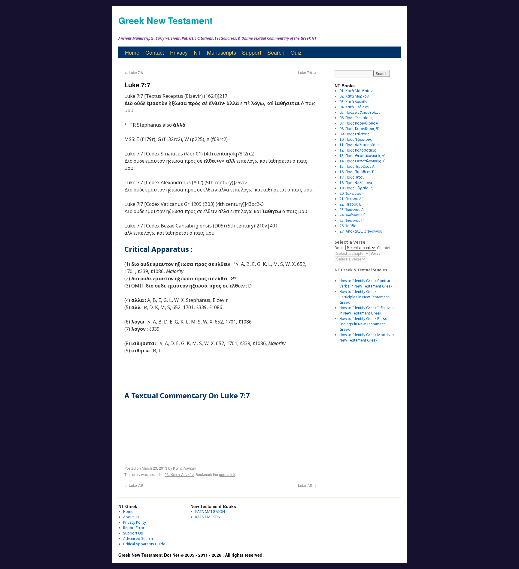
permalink (227, 474)
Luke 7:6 (133, 72)
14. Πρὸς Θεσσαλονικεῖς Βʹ (362, 161)
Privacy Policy (134, 522)
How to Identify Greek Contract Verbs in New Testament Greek (365, 283)
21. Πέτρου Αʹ (351, 198)
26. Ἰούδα (348, 225)
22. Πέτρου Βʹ (351, 204)
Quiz (296, 52)
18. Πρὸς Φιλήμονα (355, 182)
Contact (154, 52)
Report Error (133, 527)
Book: (339, 247)
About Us (131, 516)
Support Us (133, 533)
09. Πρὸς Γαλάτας (354, 134)
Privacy (179, 52)
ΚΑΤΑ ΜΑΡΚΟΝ (207, 516)
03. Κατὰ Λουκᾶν (179, 474)
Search (275, 52)
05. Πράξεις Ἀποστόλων (359, 112)
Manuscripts (221, 52)
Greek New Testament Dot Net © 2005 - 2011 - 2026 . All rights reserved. (191, 555)
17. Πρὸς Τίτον (351, 177)
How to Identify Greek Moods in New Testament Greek (366, 337)
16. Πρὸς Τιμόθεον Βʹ (357, 171)
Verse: (376, 253)
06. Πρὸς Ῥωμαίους (355, 117)
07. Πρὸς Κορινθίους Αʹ (359, 123)
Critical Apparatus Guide (144, 543)
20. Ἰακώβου (350, 193)
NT (197, 52)
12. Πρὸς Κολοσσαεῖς (357, 150)
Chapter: (384, 247)
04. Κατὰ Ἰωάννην (354, 107)
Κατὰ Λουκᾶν (184, 468)
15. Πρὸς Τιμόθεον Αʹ (357, 166)
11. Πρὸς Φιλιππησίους (359, 144)
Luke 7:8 (307, 72)
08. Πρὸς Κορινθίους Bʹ (359, 128)
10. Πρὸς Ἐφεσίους (355, 139)
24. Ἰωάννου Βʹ (352, 215)
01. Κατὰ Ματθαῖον (355, 90)
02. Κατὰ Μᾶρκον (354, 96)
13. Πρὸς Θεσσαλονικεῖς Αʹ (362, 155)
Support (251, 52)
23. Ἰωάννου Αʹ (352, 209)
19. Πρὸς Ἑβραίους (355, 188)
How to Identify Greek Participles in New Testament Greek (364, 297)
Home (132, 52)
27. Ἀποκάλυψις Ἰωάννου (360, 231)
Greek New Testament (165, 20)
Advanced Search (138, 538)
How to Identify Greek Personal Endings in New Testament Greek (366, 324)
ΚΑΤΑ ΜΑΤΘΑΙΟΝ (210, 511)
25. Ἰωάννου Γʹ (351, 220)
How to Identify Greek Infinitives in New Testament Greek (366, 310)
